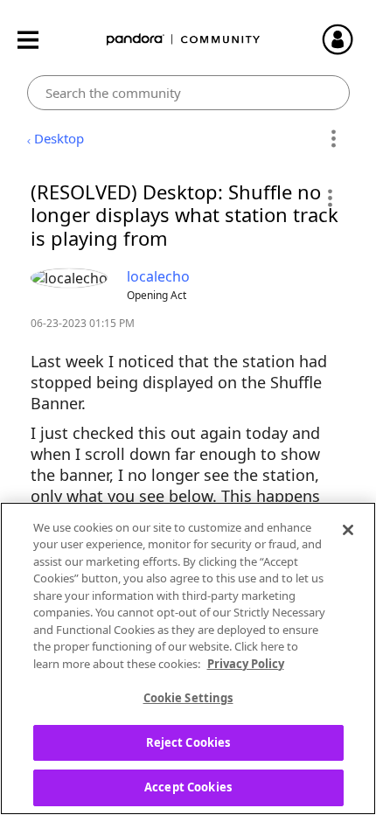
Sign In (345, 39)
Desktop (59, 138)
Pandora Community (183, 39)
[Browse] (36, 39)
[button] (329, 197)
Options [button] (333, 139)
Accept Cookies (188, 787)
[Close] (348, 530)
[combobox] (188, 92)
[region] (188, 658)
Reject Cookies (188, 742)
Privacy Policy (245, 664)
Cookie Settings (188, 698)
